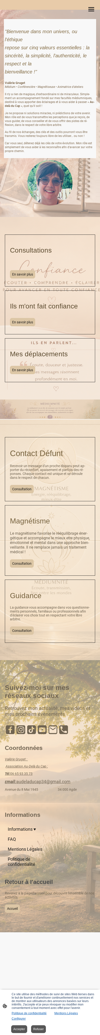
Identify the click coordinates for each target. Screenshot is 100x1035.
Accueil (12, 909)
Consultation (22, 489)
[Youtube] (42, 729)
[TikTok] (31, 729)
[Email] (53, 729)
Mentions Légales (66, 1013)
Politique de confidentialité (29, 1013)
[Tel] (63, 729)
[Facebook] (10, 729)
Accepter (19, 1029)
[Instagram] (21, 729)
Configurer (19, 1018)
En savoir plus (22, 274)
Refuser (38, 1029)
